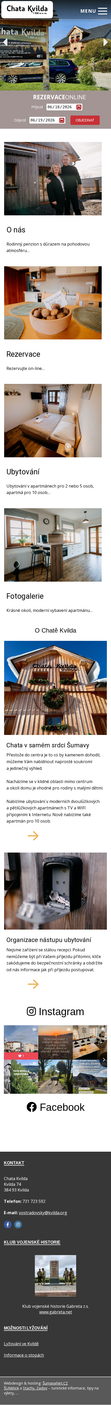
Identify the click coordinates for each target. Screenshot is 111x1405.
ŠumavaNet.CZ (55, 1383)
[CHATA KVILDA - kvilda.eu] (22, 6)
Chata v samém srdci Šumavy (47, 745)
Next (106, 42)
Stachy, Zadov (35, 1388)
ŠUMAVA (11, 1388)
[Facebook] (8, 1224)
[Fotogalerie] (53, 545)
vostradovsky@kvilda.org (43, 1213)
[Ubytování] (53, 421)
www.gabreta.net (55, 1312)
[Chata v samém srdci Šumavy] (55, 688)
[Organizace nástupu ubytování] (55, 891)
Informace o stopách (24, 1355)
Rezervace (23, 354)
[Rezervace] (53, 303)
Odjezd (20, 120)
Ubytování (22, 472)
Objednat (85, 120)
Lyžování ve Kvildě (21, 1344)
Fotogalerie (25, 596)
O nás (16, 230)
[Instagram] (18, 1224)
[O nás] (53, 179)
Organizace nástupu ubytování (48, 940)
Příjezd (37, 106)
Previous (5, 42)
